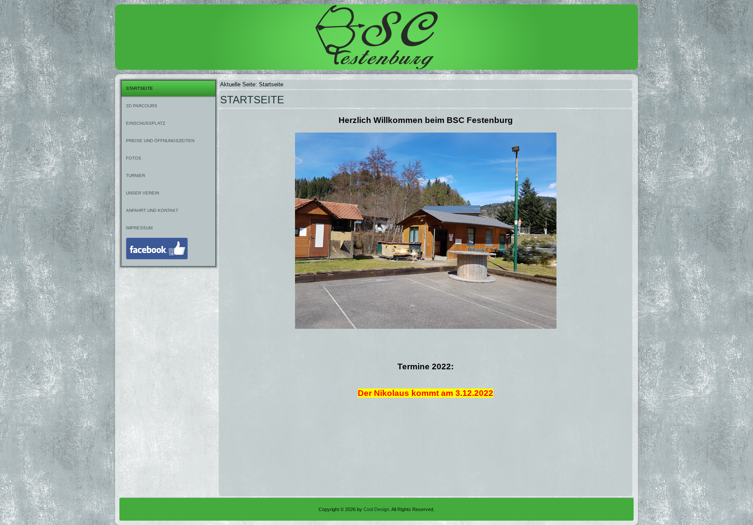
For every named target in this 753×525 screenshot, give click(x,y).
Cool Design (376, 509)
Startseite (139, 88)
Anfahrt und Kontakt (152, 210)
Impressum (139, 227)
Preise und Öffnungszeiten (160, 140)
